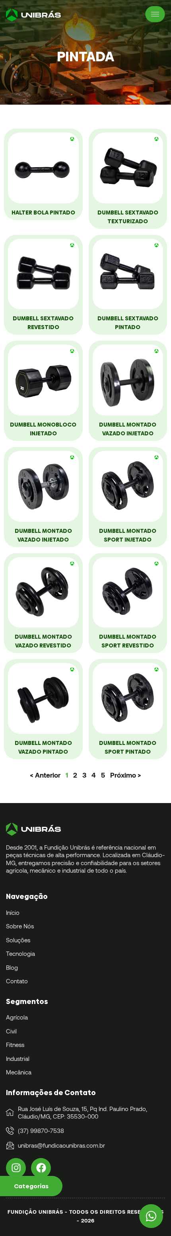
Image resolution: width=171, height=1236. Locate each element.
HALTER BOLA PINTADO (43, 212)
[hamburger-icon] (155, 14)
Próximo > (125, 775)
